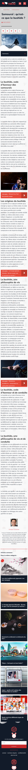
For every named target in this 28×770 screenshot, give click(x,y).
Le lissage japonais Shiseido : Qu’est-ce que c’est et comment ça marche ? (14, 605)
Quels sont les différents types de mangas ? (13, 718)
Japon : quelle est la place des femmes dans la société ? (11, 691)
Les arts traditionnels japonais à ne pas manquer (13, 579)
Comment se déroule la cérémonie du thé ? (14, 637)
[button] (20, 3)
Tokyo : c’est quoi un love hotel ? (12, 663)
